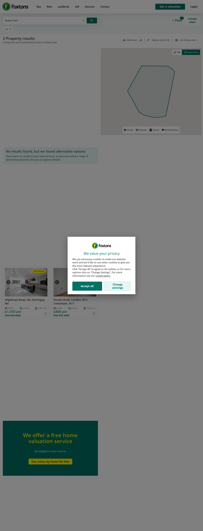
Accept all (87, 286)
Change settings (117, 286)
